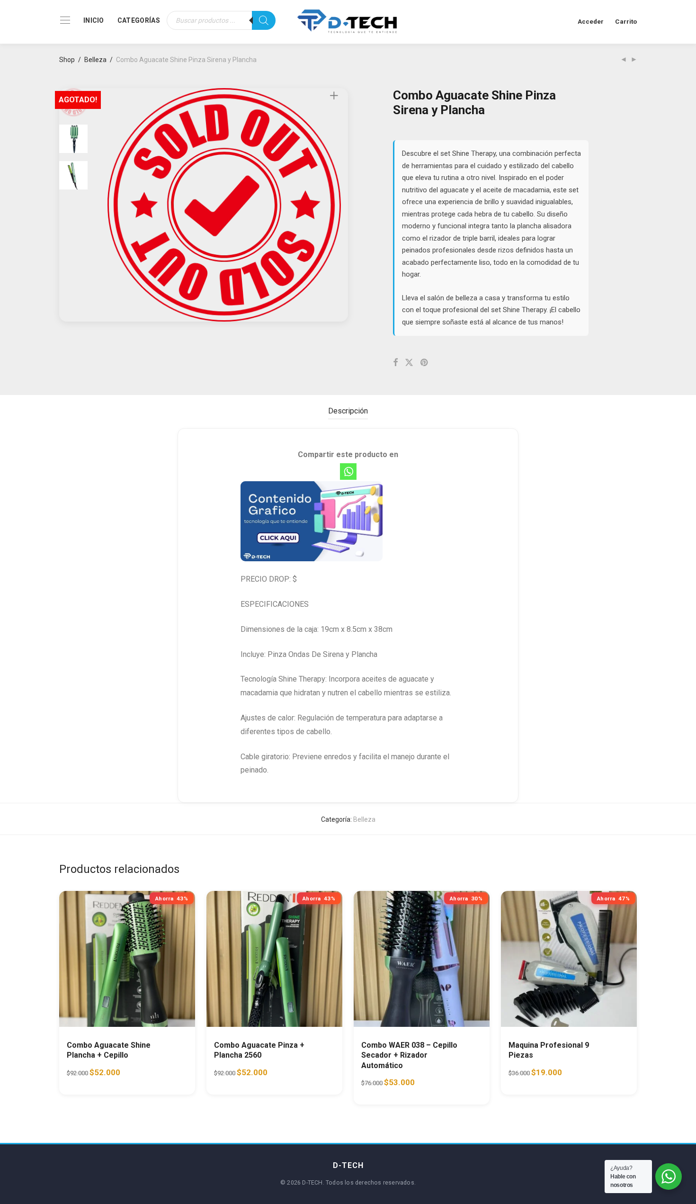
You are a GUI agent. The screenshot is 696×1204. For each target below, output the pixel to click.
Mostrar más (147, 1076)
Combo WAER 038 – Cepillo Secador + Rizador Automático (409, 1055)
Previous (113, 205)
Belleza (95, 59)
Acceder (591, 21)
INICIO (93, 20)
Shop (67, 59)
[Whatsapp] (348, 471)
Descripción (348, 410)
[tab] (348, 411)
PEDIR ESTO (93, 1076)
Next (335, 205)
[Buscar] (264, 20)
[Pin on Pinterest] (424, 363)
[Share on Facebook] (395, 363)
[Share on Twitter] (409, 363)
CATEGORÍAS (138, 20)
